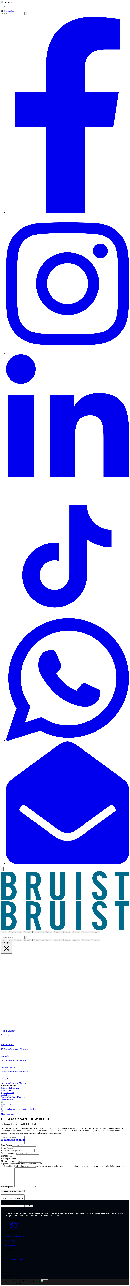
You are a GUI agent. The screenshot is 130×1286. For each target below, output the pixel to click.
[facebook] (67, 212)
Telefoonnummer (8, 1153)
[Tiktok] (67, 617)
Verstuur (29, 1206)
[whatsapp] (67, 740)
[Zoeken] (26, 937)
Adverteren (15, 1223)
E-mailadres (6, 1150)
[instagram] (67, 353)
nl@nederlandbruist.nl (14, 1259)
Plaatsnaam (9, 1161)
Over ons (14, 1227)
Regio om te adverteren (10, 1164)
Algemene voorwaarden (14, 1237)
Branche (4, 1156)
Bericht (7, 1186)
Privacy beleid (11, 1245)
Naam (3, 1148)
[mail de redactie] (67, 863)
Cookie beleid (10, 1241)
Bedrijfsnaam (6, 1145)
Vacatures (14, 1225)
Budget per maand (8, 1158)
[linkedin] (67, 494)
